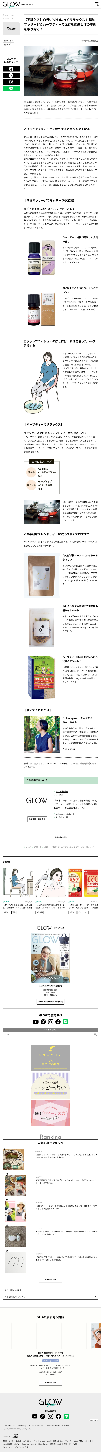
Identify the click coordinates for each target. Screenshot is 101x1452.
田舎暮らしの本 (55, 1444)
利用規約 (65, 1426)
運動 (14, 912)
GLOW (16, 1444)
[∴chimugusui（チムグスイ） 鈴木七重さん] (42, 751)
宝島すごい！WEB (70, 1444)
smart (33, 1444)
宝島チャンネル (8, 1441)
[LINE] (11, 88)
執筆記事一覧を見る (37, 819)
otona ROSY (78, 1441)
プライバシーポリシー (35, 1426)
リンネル (68, 1441)
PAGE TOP (93, 1420)
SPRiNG (88, 1441)
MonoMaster (43, 1444)
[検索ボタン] (95, 1034)
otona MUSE (7, 1444)
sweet (42, 1441)
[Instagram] (50, 1021)
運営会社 (21, 1426)
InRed (18, 1441)
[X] (11, 75)
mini (48, 1441)
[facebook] (11, 69)
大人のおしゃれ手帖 (30, 1441)
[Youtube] (35, 1022)
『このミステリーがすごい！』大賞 (15, 1447)
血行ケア (7, 45)
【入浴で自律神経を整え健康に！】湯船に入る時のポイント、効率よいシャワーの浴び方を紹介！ (50, 908)
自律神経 (39, 912)
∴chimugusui (69, 748)
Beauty (6, 901)
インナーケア (8, 41)
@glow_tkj (70, 814)
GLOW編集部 (93, 40)
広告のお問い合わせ (53, 1426)
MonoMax (25, 1444)
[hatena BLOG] (11, 82)
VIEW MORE (50, 1279)
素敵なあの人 (58, 1441)
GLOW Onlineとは (9, 1426)
